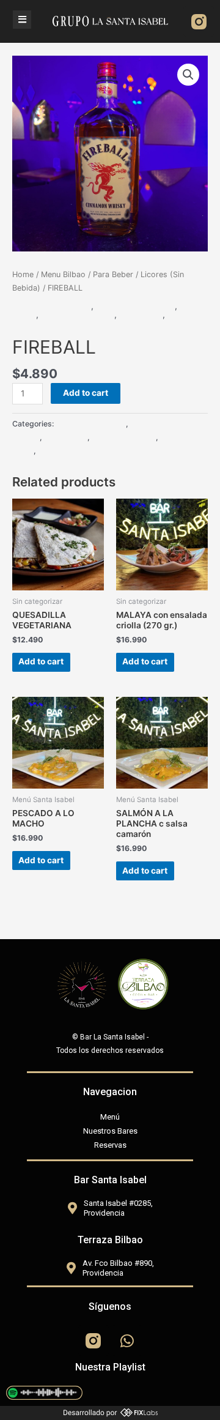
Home (23, 274)
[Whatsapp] (127, 1340)
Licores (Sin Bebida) (51, 306)
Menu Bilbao (63, 274)
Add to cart (85, 393)
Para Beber (113, 274)
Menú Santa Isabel (77, 314)
